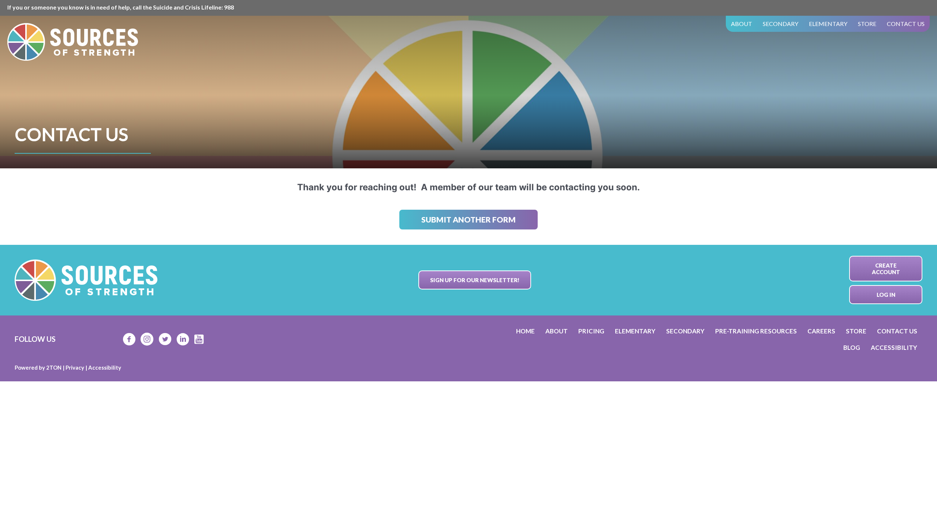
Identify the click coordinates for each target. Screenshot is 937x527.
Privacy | (77, 367)
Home (525, 331)
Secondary (780, 23)
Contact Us (906, 23)
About (741, 23)
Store (867, 23)
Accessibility (894, 347)
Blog (851, 347)
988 (229, 7)
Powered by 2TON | (40, 367)
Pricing (591, 331)
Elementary (828, 23)
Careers (821, 331)
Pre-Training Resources (756, 331)
